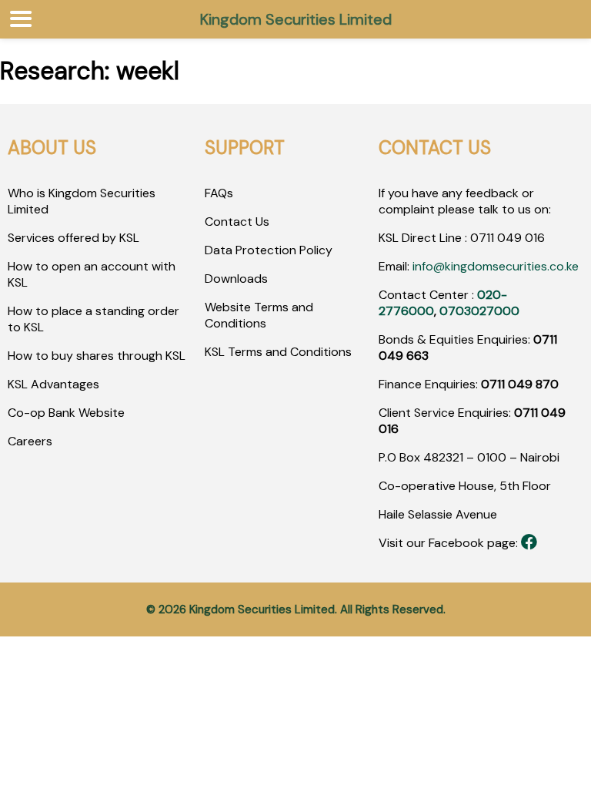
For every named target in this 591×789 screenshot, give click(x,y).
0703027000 (479, 311)
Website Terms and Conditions (259, 315)
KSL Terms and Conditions (278, 352)
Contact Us (237, 221)
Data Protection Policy (268, 250)
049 (508, 238)
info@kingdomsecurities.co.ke (495, 266)
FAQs (219, 193)
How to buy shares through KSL (96, 355)
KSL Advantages (53, 384)
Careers (30, 441)
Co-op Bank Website (66, 413)
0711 (482, 238)
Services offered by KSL (73, 238)
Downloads (236, 278)
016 (533, 238)
